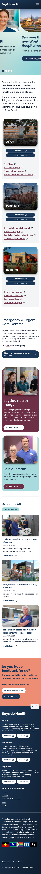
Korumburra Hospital (13, 295)
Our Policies (17, 862)
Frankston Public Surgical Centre (18, 235)
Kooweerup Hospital (13, 292)
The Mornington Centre (14, 238)
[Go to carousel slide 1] (2, 71)
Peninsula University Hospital (17, 228)
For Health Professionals (11, 799)
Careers (5, 795)
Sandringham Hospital (14, 171)
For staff (5, 806)
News (4, 802)
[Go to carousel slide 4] (11, 71)
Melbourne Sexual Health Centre (18, 174)
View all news (8, 509)
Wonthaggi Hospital (13, 302)
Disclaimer (6, 862)
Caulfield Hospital (12, 167)
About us (5, 792)
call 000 (25, 684)
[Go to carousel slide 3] (9, 71)
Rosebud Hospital (12, 231)
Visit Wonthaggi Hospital (15, 58)
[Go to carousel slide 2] (5, 71)
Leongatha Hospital (13, 299)
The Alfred (8, 164)
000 (8, 345)
